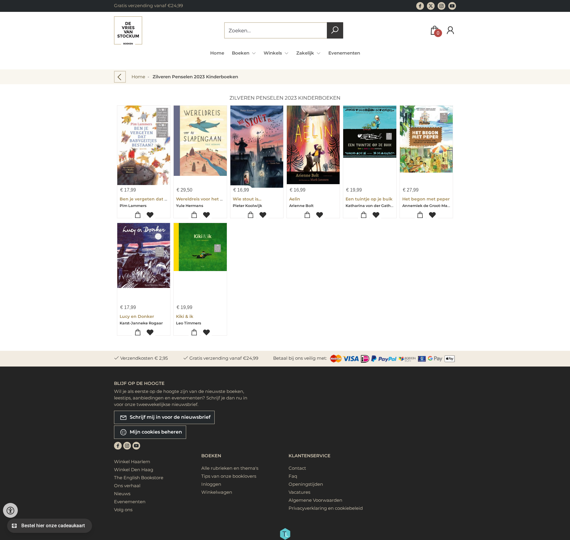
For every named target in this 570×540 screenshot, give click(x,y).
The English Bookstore (138, 477)
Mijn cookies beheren (155, 432)
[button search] (335, 30)
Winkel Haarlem (132, 461)
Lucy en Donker (137, 316)
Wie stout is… (247, 199)
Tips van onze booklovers (228, 476)
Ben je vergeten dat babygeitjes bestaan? (165, 199)
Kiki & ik (184, 316)
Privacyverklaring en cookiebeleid (326, 508)
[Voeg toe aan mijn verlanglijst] (149, 215)
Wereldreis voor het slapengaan (211, 199)
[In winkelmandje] (137, 215)
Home (217, 53)
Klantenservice (309, 455)
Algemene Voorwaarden (315, 500)
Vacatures (299, 492)
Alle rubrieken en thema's (229, 468)
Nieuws (122, 493)
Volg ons (123, 509)
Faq (293, 476)
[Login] (450, 30)
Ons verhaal (127, 485)
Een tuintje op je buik (369, 199)
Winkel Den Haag (133, 469)
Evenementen (344, 53)
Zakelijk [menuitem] (305, 53)
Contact (297, 468)
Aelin (294, 199)
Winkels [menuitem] (273, 53)
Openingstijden (306, 484)
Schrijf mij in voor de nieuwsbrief (169, 417)
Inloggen (211, 484)
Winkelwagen (216, 492)
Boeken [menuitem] (241, 53)
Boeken (211, 455)
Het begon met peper (426, 199)
